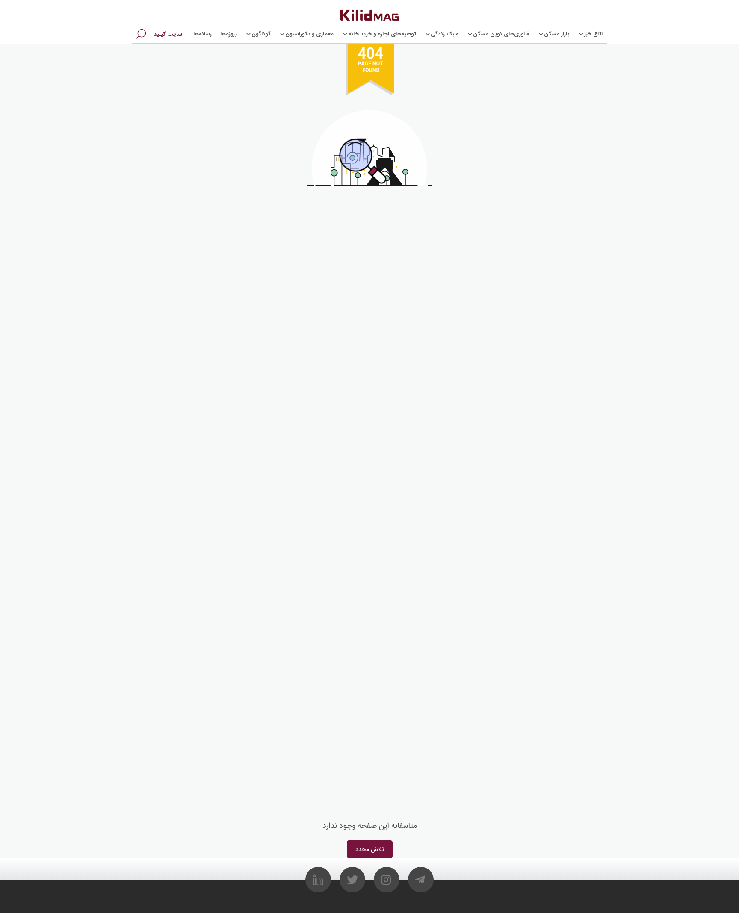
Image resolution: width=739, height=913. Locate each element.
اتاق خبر (593, 34)
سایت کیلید (168, 34)
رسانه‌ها (202, 34)
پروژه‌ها (228, 34)
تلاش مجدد (369, 849)
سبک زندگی (444, 34)
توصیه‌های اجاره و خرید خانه (382, 34)
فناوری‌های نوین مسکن (501, 34)
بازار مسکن (557, 34)
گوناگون (261, 34)
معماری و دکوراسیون (309, 34)
